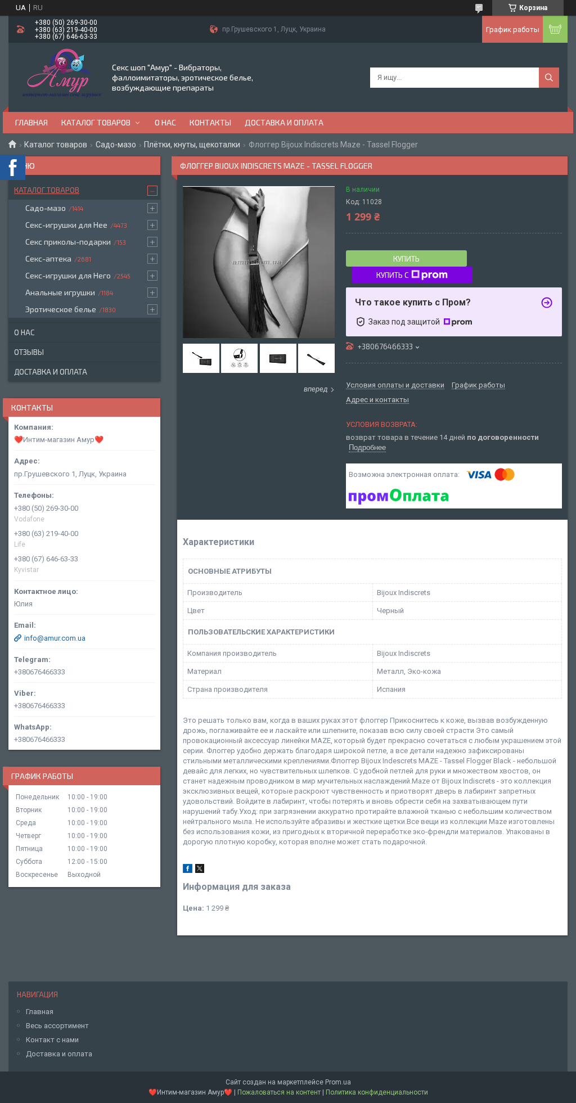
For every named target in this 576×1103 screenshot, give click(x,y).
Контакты (210, 122)
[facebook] (187, 870)
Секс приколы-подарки (68, 241)
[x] (199, 870)
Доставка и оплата (284, 122)
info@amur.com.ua (55, 638)
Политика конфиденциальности (377, 1092)
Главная (31, 122)
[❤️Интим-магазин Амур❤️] (59, 76)
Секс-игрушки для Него (68, 275)
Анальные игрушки (60, 292)
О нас (165, 122)
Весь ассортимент (57, 1025)
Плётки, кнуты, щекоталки (192, 144)
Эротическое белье (60, 309)
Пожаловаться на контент (279, 1092)
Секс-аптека (48, 258)
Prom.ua (338, 1082)
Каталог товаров (95, 122)
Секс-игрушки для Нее (66, 224)
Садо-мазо (116, 144)
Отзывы (29, 352)
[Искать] (549, 77)
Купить (406, 258)
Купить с (392, 275)
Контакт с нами (52, 1040)
